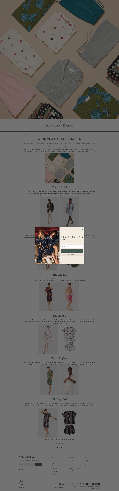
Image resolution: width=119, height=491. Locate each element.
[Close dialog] (83, 228)
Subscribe (72, 250)
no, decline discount (71, 254)
